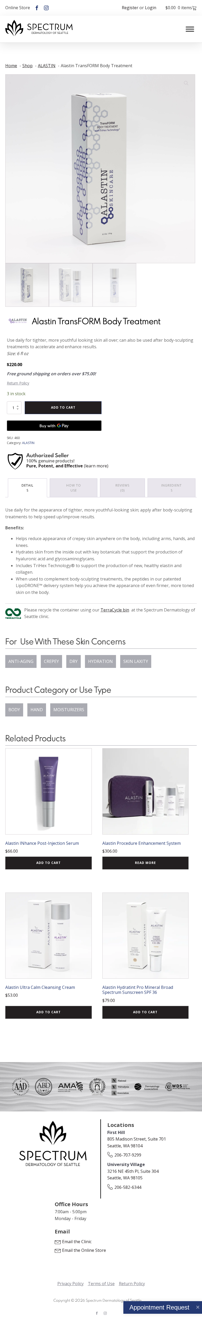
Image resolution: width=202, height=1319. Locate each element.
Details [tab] (27, 488)
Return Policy (18, 383)
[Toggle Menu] (190, 29)
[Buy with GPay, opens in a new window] (54, 425)
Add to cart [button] (48, 863)
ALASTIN (28, 443)
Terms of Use (101, 1283)
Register (130, 7)
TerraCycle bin (114, 610)
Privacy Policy (70, 1283)
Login (150, 7)
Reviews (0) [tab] (122, 488)
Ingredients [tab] (171, 488)
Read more (145, 863)
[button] (186, 83)
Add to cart (63, 407)
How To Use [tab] (73, 488)
